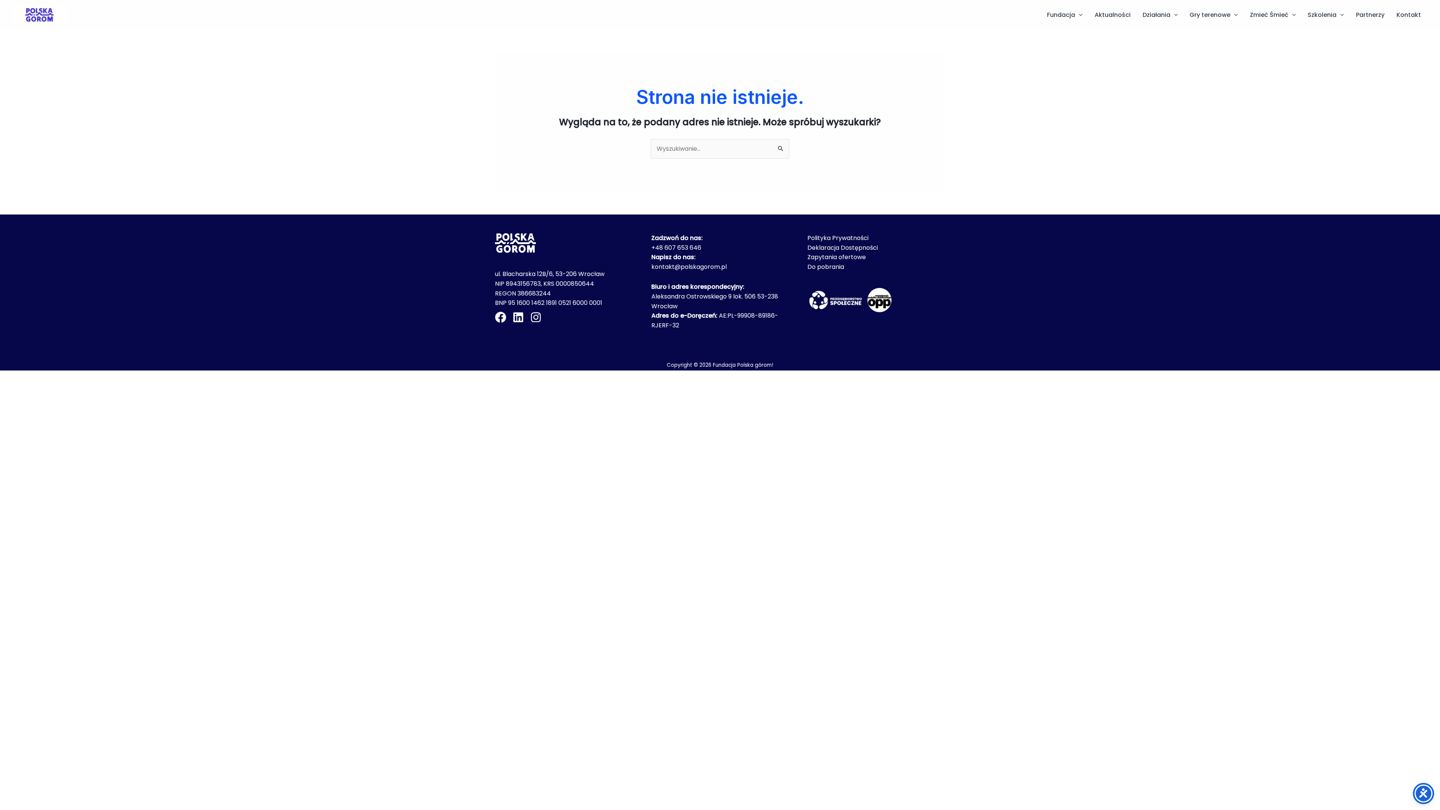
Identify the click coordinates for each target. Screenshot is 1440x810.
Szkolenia (1322, 14)
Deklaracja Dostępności (842, 247)
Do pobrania (825, 266)
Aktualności (1113, 14)
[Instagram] (536, 317)
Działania (1156, 14)
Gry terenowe (1210, 14)
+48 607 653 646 (676, 247)
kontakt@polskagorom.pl (689, 266)
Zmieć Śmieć (1269, 14)
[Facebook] (500, 317)
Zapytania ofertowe (836, 257)
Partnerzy (1370, 14)
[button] (1079, 15)
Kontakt (1408, 14)
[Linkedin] (518, 317)
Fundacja (1061, 14)
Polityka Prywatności (837, 238)
